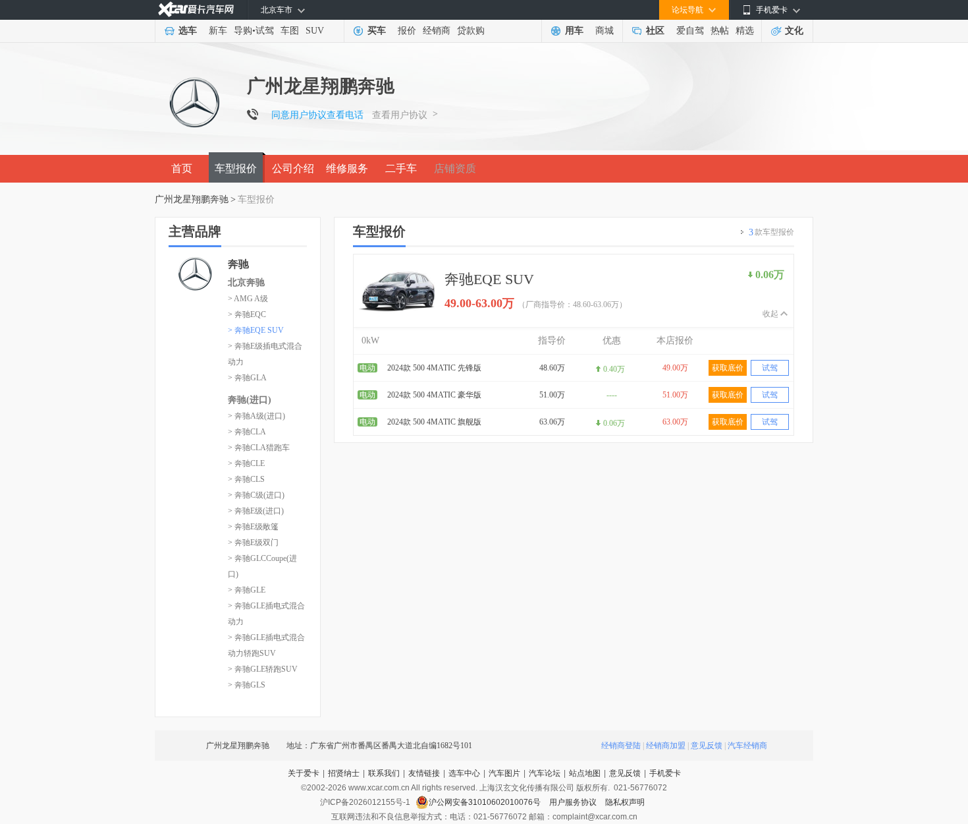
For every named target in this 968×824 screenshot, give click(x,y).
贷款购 (471, 31)
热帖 (720, 31)
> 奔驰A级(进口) (256, 416)
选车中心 (464, 773)
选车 (187, 31)
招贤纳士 (344, 773)
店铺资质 (455, 168)
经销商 (436, 31)
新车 (218, 31)
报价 (407, 31)
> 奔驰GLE (246, 590)
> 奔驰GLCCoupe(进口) (262, 566)
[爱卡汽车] (196, 9)
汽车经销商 (747, 745)
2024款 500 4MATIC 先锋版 (434, 367)
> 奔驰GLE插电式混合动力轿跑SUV (266, 645)
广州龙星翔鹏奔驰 (192, 199)
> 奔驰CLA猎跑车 (259, 447)
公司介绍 (293, 168)
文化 (794, 31)
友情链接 (424, 773)
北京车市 (276, 10)
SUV (315, 31)
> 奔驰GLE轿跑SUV (263, 669)
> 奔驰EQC (247, 314)
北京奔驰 (246, 282)
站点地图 (585, 773)
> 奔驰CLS (246, 479)
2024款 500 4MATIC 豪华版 (434, 394)
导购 (243, 31)
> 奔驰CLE (246, 463)
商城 (604, 31)
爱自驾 (690, 31)
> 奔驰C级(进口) (256, 495)
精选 (745, 31)
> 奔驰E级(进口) (256, 510)
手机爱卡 (665, 773)
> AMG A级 (248, 298)
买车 (376, 31)
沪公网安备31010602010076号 (486, 802)
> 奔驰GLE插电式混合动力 (266, 613)
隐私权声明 (625, 802)
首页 (181, 168)
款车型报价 (771, 232)
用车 (574, 31)
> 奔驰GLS (246, 685)
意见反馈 (706, 745)
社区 (655, 31)
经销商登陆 (621, 745)
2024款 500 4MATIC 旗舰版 (434, 422)
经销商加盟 (666, 745)
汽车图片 (504, 773)
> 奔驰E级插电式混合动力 (265, 354)
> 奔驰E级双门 (253, 542)
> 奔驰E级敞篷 (253, 526)
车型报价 (236, 168)
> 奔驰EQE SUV (256, 330)
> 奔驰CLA (247, 431)
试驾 (264, 31)
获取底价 (727, 367)
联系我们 (384, 773)
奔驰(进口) (249, 400)
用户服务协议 (574, 802)
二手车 (401, 168)
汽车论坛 (544, 773)
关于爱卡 (303, 773)
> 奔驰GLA (247, 377)
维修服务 (347, 168)
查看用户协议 (399, 115)
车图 (290, 31)
